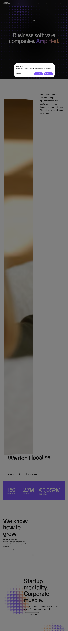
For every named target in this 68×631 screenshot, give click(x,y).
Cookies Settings (18, 73)
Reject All (38, 73)
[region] (34, 70)
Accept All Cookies (48, 73)
